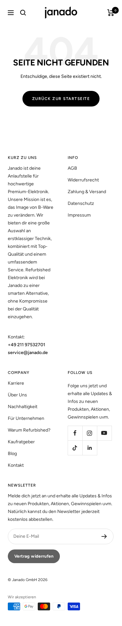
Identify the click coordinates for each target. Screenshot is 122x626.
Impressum (79, 215)
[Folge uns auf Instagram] (89, 433)
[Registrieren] (104, 536)
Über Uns (17, 395)
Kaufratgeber (21, 442)
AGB (72, 168)
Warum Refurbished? (29, 430)
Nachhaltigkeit (22, 406)
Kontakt (16, 465)
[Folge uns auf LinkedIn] (89, 447)
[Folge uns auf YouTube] (104, 433)
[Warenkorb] (110, 12)
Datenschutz (81, 203)
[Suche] (23, 13)
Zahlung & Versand (87, 191)
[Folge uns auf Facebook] (75, 433)
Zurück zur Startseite (61, 98)
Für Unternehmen (26, 418)
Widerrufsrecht (83, 180)
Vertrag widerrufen (33, 556)
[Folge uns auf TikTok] (75, 447)
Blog (12, 453)
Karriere (16, 383)
